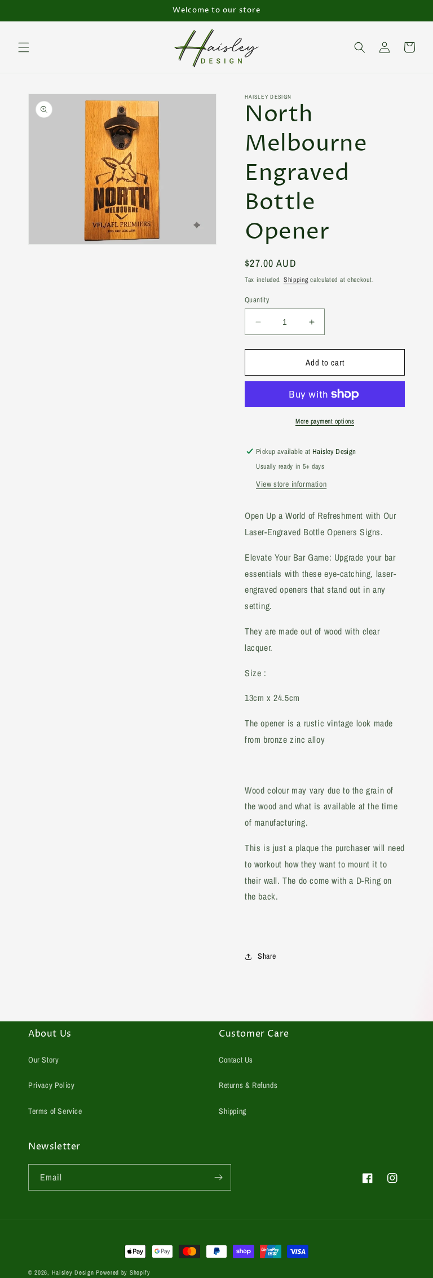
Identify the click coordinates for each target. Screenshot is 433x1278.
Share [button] (267, 956)
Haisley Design (73, 1272)
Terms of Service (55, 1111)
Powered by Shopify (123, 1272)
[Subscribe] (218, 1177)
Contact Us (236, 1060)
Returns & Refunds (248, 1085)
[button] (23, 47)
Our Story (43, 1060)
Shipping (296, 279)
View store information (291, 484)
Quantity (257, 300)
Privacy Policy (51, 1085)
